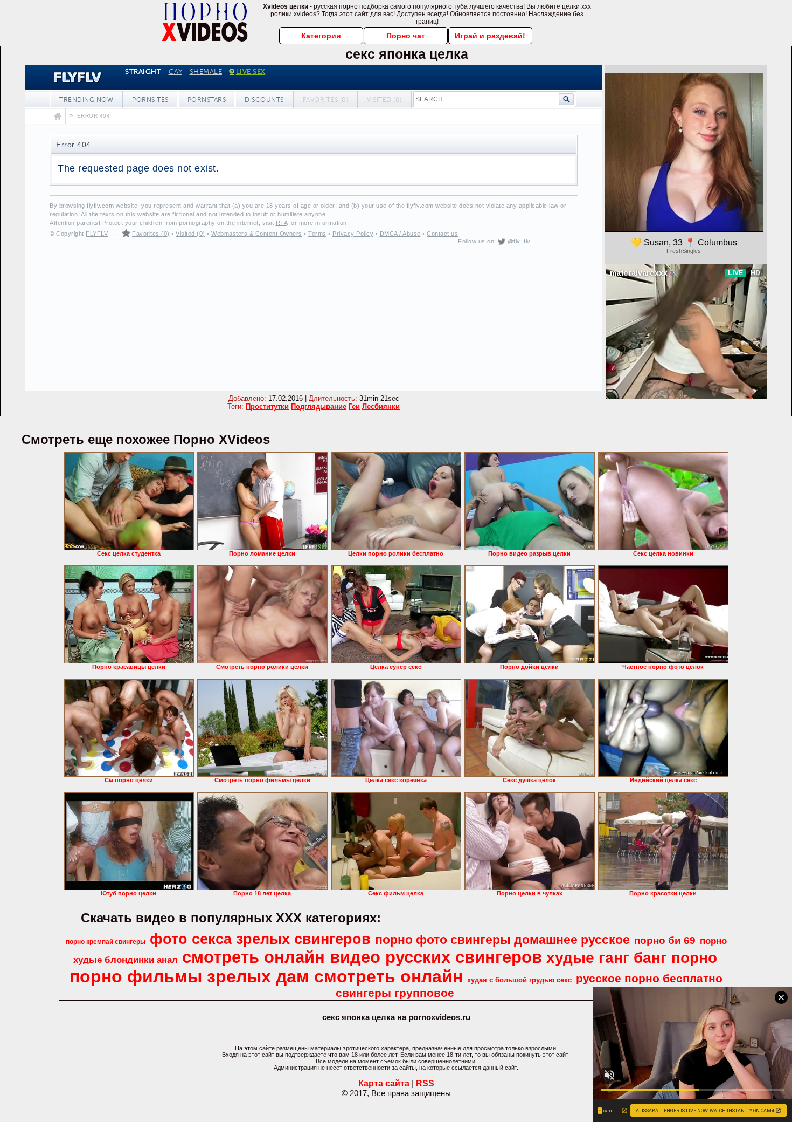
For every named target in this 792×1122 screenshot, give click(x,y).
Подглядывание (318, 406)
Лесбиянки (381, 406)
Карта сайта (383, 1083)
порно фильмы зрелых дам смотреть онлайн (266, 976)
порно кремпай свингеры (105, 942)
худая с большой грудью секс (519, 980)
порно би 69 (665, 940)
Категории (321, 35)
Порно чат (405, 35)
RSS (425, 1083)
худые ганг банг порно (631, 957)
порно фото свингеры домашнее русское (502, 940)
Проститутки (267, 406)
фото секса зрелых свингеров (260, 939)
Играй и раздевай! (490, 35)
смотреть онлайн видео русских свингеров (362, 957)
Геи (354, 406)
